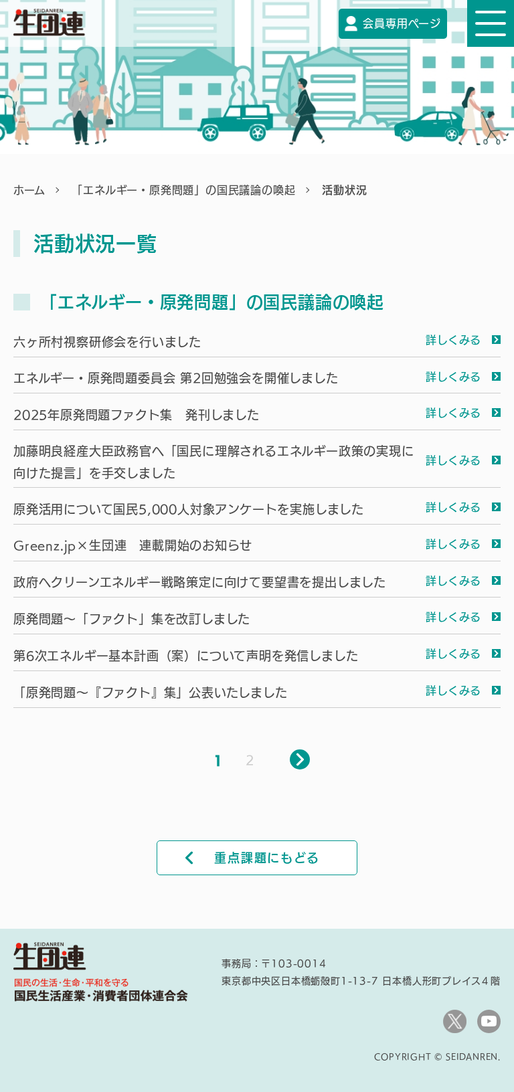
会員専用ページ (402, 23)
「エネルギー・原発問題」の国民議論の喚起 (183, 190)
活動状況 (344, 190)
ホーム (29, 190)
